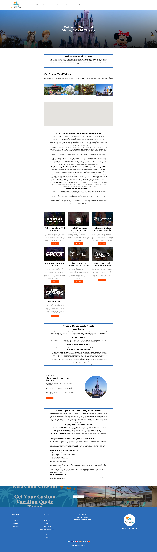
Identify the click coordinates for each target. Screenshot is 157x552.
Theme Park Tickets (48, 4)
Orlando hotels (86, 419)
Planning (68, 4)
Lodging (37, 4)
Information (78, 4)
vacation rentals (95, 419)
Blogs (47, 523)
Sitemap (47, 537)
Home (47, 517)
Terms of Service (47, 532)
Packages (59, 4)
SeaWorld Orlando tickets (58, 420)
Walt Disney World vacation (88, 62)
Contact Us (47, 520)
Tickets (16, 520)
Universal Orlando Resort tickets (74, 420)
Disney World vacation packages (76, 413)
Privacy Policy (47, 526)
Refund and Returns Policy (47, 529)
